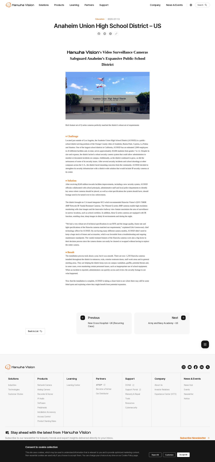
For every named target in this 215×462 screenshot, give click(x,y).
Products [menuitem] (59, 5)
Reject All (155, 455)
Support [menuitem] (103, 5)
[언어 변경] (190, 5)
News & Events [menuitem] (174, 5)
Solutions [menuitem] (44, 5)
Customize (169, 455)
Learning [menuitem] (74, 5)
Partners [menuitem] (89, 5)
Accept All (183, 455)
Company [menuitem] (155, 5)
